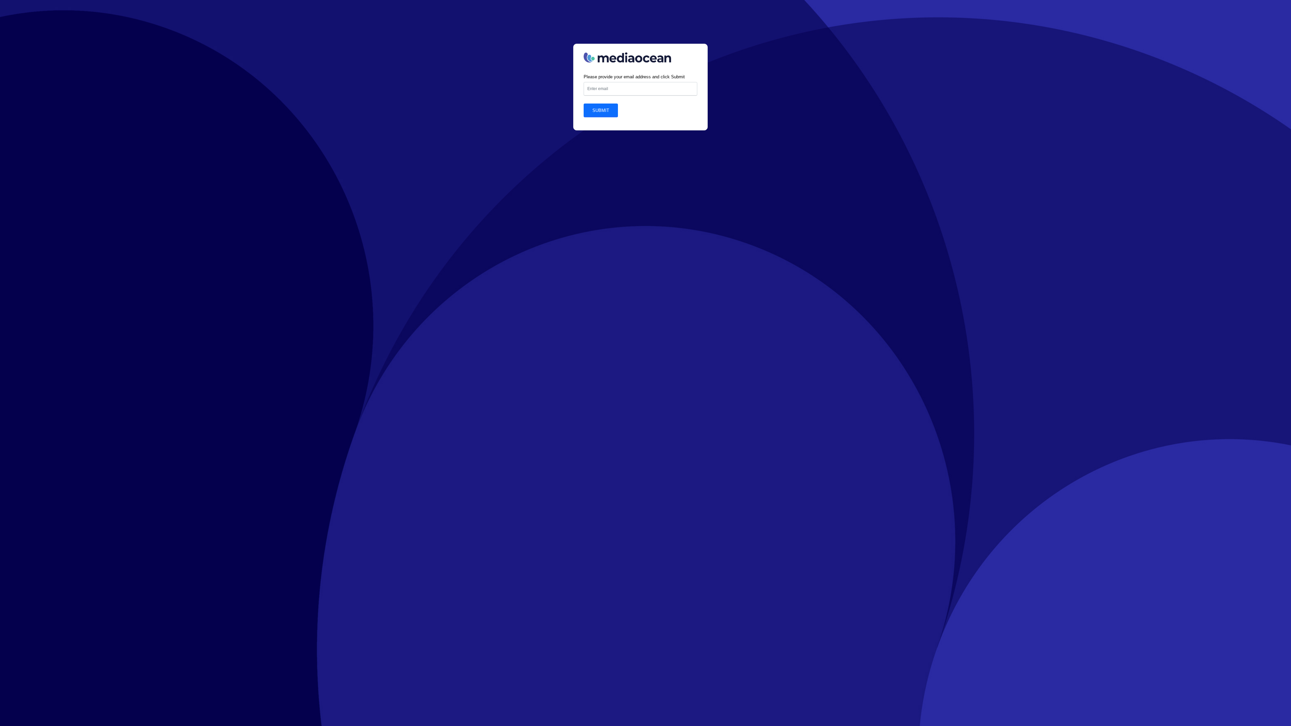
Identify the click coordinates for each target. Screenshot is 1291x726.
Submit (600, 110)
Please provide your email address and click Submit (634, 76)
